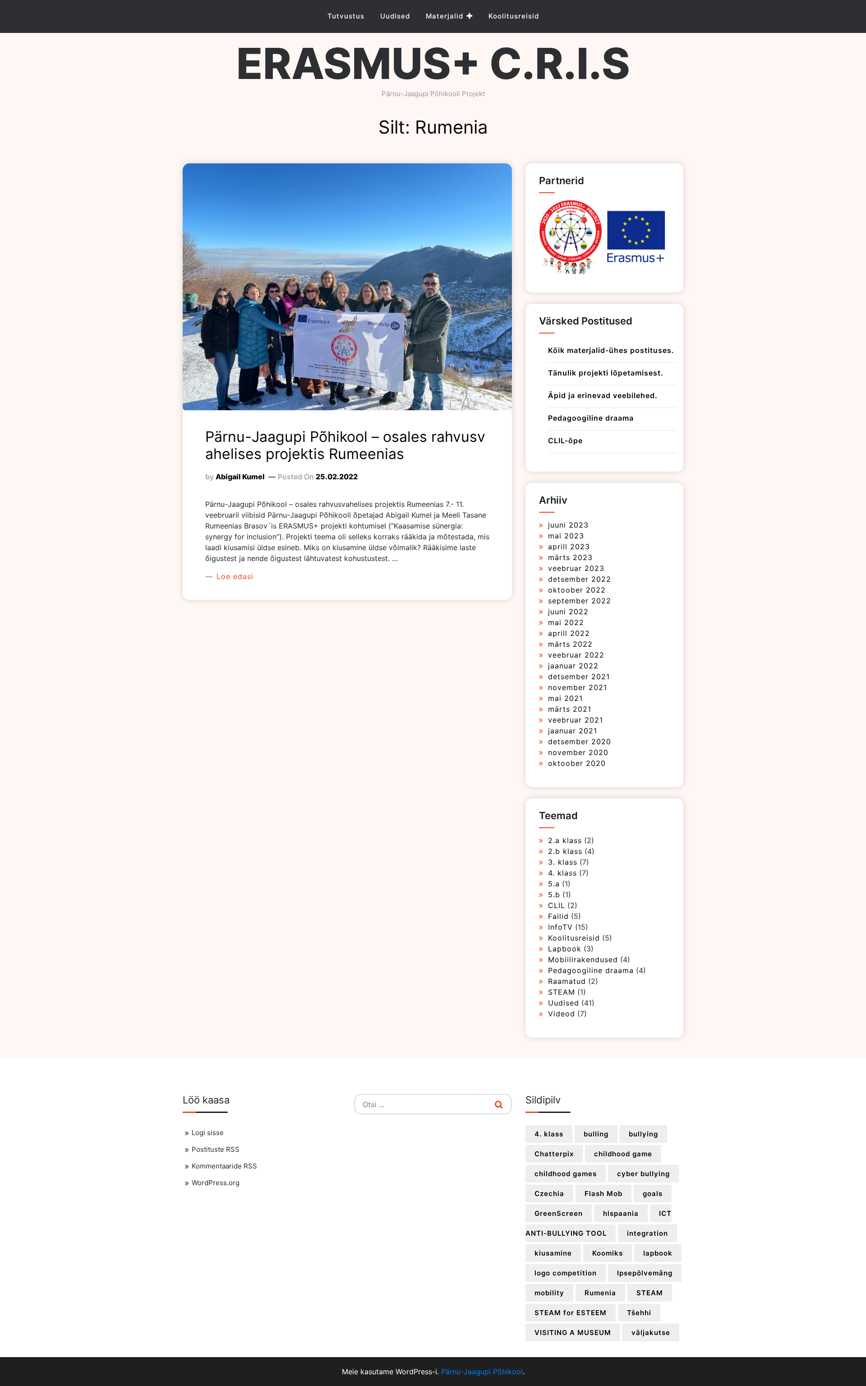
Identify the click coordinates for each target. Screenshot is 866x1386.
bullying (643, 1134)
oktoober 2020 (577, 763)
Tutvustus (345, 16)
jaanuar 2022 (573, 665)
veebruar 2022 (576, 654)
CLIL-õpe (565, 440)
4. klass (562, 872)
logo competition (565, 1273)
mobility (549, 1293)
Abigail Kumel (240, 476)
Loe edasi (233, 576)
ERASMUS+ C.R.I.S (433, 63)
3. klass (562, 862)
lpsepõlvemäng (645, 1273)
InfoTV (560, 927)
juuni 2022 (568, 611)
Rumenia (600, 1293)
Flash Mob (603, 1193)
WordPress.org (216, 1182)
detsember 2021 (579, 676)
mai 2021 (565, 698)
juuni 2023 (568, 524)
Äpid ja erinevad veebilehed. (603, 395)
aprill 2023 (569, 546)
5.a (554, 883)
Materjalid (444, 16)
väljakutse (650, 1332)
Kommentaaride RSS (224, 1166)
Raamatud (567, 981)
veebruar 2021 (575, 719)
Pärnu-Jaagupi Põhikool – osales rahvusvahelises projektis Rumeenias (345, 445)
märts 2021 (569, 709)
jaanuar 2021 (572, 730)
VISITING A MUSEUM (572, 1332)
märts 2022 (570, 644)
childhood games (565, 1173)
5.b (554, 894)
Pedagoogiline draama (591, 417)
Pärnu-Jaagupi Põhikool (482, 1371)
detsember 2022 (579, 579)
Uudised (395, 16)
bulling (596, 1134)
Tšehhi (639, 1312)
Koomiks (607, 1253)
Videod (561, 1013)
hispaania (621, 1213)
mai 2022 (566, 622)
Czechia (549, 1193)
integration (647, 1233)
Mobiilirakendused (583, 959)
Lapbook (564, 948)
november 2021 (577, 687)
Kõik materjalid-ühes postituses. (611, 350)
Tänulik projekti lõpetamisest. (605, 372)
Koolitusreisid (513, 16)
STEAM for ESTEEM (570, 1312)
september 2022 (579, 600)
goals (653, 1193)
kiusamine (553, 1253)
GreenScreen (558, 1213)
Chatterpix (554, 1154)
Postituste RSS (216, 1149)
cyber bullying (643, 1173)
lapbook (658, 1253)
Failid (558, 916)
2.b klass (565, 851)
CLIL (556, 905)
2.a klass (565, 840)
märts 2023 (570, 557)
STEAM (561, 992)
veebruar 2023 (576, 568)
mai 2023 (566, 535)
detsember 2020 (579, 741)
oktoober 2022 (577, 589)
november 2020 (578, 752)
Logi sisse (208, 1132)
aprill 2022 (569, 633)
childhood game (623, 1154)
